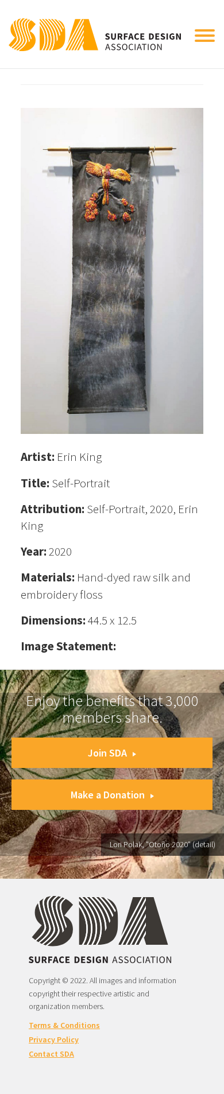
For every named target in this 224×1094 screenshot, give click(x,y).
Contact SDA (51, 1054)
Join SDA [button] (107, 752)
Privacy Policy (54, 1039)
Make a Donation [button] (108, 794)
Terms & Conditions (64, 1025)
